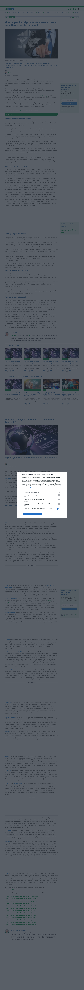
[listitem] (42, 492)
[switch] (58, 495)
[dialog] (42, 495)
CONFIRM (32, 514)
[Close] (64, 474)
